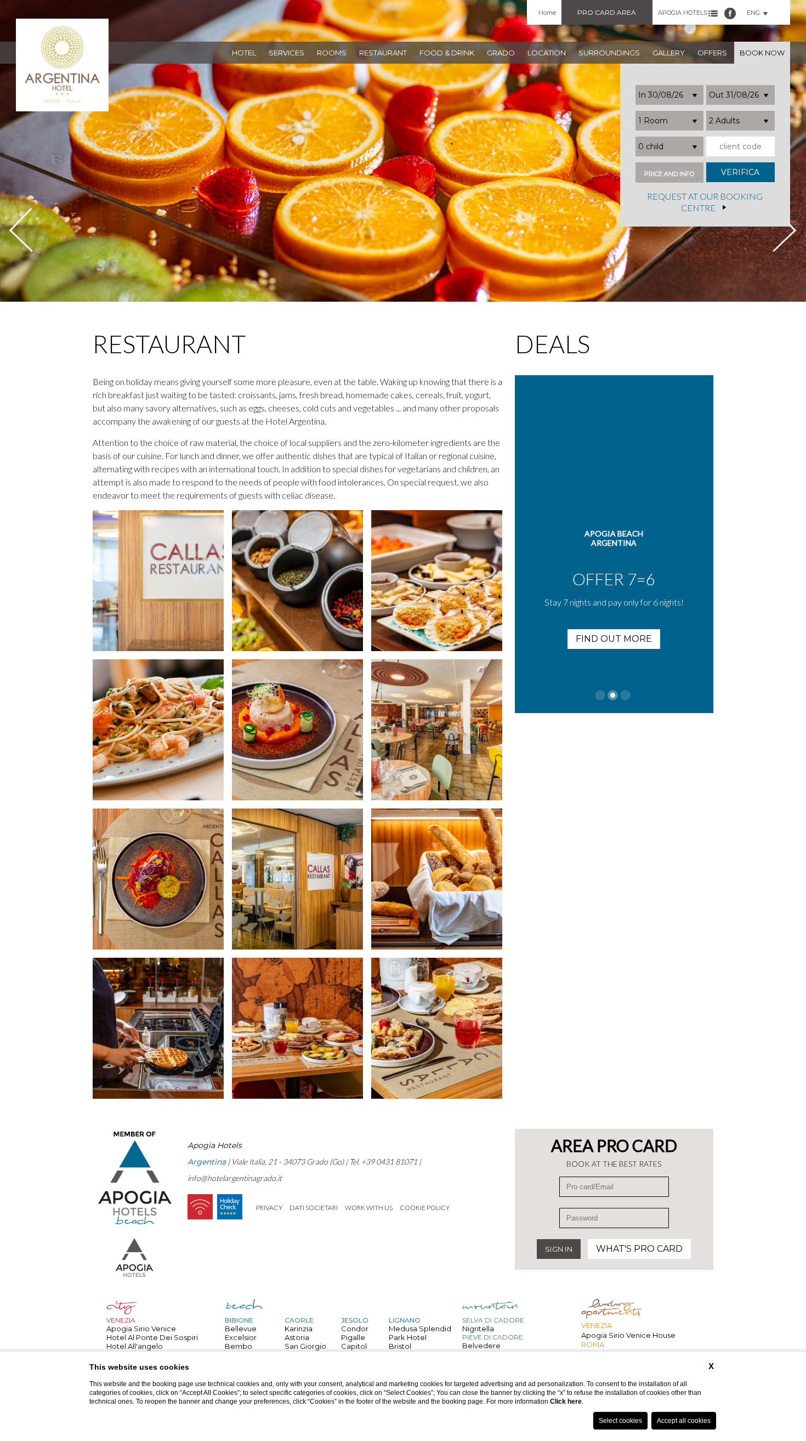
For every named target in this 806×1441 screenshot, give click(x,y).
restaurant (383, 52)
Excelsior (241, 1337)
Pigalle (353, 1337)
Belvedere (481, 1345)
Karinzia (299, 1328)
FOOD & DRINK (446, 52)
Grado (501, 52)
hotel (244, 52)
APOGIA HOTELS (682, 12)
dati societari (314, 1207)
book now (762, 52)
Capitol (354, 1346)
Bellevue (241, 1328)
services (286, 52)
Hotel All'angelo (134, 1346)
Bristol (400, 1346)
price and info (669, 174)
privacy (269, 1207)
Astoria (297, 1337)
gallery (668, 52)
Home (547, 12)
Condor (354, 1328)
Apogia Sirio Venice (141, 1328)
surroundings (609, 52)
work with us (369, 1207)
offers (712, 52)
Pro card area (606, 12)
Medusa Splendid (420, 1328)
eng (753, 12)
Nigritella (478, 1328)
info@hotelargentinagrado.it (235, 1178)
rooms (332, 52)
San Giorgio (305, 1346)
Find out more (614, 639)
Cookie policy (425, 1207)
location (546, 52)
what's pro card (639, 1249)
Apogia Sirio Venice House (628, 1335)
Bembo (238, 1346)
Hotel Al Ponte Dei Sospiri (152, 1337)
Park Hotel (408, 1337)
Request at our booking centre (705, 202)
